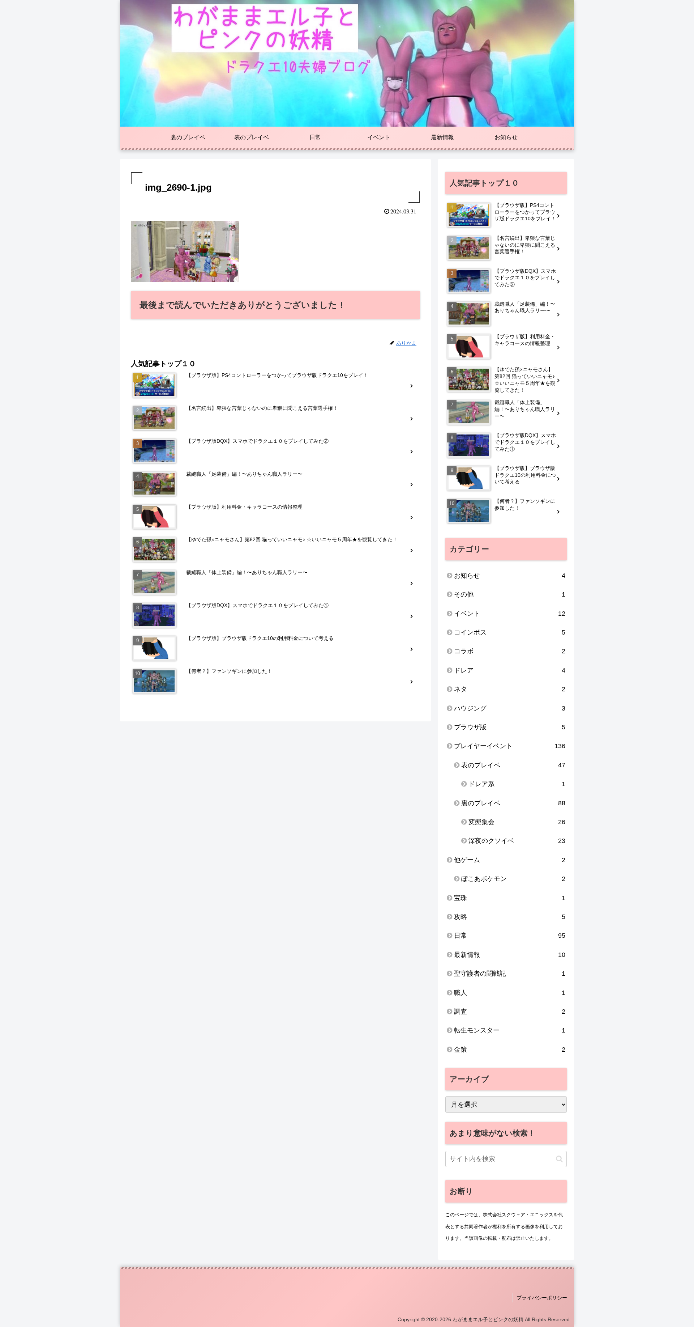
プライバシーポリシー (542, 1298)
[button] (559, 1159)
